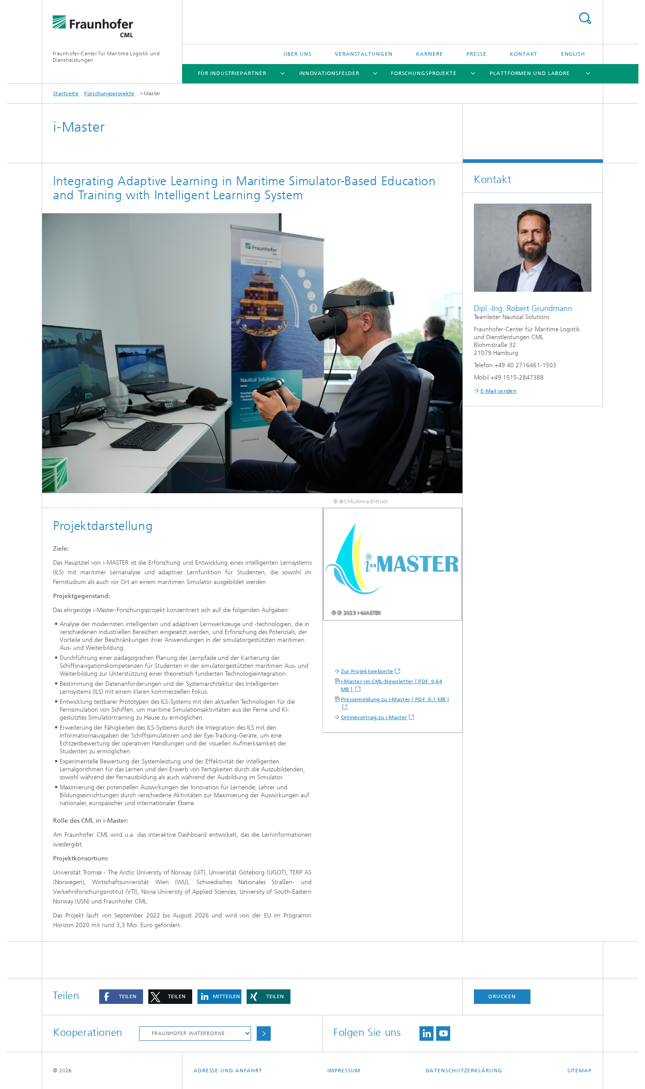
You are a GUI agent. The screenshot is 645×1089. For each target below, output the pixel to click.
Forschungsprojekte (424, 73)
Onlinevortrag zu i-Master (374, 717)
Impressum (343, 1071)
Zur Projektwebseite (367, 671)
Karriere (429, 54)
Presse (476, 54)
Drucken (502, 996)
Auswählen (264, 1033)
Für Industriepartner (232, 73)
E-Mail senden (498, 391)
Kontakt (524, 54)
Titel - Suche (585, 18)
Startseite (66, 93)
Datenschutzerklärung (464, 1071)
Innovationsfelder (329, 73)
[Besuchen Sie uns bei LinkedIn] (426, 1033)
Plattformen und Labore (530, 73)
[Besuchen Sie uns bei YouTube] (443, 1033)
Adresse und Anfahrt (228, 1071)
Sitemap (579, 1071)
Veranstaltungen (364, 54)
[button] (121, 996)
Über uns (297, 54)
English (573, 54)
